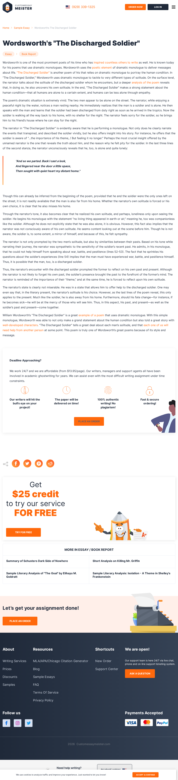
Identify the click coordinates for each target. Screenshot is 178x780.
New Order (103, 661)
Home (6, 27)
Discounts (10, 677)
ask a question (140, 673)
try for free (23, 532)
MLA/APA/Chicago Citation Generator (60, 661)
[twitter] (29, 463)
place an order (89, 421)
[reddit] (52, 463)
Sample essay (22, 27)
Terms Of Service (45, 692)
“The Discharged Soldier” (33, 72)
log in (158, 7)
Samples (9, 684)
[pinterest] (40, 463)
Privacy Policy (43, 700)
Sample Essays (44, 677)
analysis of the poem (145, 82)
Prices (7, 669)
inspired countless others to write (116, 62)
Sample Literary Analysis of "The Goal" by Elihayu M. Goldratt (41, 574)
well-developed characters (20, 325)
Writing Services (14, 661)
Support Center (106, 669)
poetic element (102, 67)
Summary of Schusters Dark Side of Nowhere (37, 561)
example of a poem (91, 315)
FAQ (36, 684)
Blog (36, 669)
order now (135, 7)
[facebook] (17, 463)
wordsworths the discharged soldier (55, 27)
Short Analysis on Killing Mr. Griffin (116, 561)
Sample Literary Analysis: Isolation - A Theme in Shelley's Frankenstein (131, 574)
